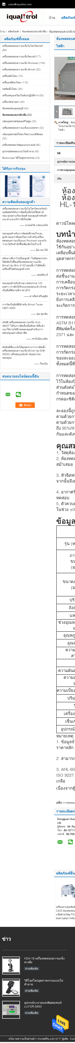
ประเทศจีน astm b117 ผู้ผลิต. (53, 1038)
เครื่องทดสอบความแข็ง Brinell (18, 69)
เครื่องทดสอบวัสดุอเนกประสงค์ (18, 144)
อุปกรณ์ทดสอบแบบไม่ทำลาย (18, 151)
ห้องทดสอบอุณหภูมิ (12, 108)
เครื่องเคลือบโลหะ (11, 82)
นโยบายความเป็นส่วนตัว (22, 1038)
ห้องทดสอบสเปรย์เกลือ (34, 31)
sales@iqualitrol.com (20, 4)
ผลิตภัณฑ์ (13, 31)
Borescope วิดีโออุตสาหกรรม (18, 157)
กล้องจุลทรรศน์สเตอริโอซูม (16, 121)
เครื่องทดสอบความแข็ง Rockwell (20, 63)
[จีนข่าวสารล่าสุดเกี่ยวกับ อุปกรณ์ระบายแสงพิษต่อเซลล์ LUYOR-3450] (11, 1009)
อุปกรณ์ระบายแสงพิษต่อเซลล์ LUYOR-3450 (43, 1004)
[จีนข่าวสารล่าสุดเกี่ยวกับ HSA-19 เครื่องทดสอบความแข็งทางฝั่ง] (11, 965)
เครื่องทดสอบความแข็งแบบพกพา (20, 127)
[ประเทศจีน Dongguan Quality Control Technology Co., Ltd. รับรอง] (12, 185)
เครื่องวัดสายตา (10, 101)
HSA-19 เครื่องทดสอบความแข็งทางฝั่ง (44, 960)
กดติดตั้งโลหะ (9, 88)
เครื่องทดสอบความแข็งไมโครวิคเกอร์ (22, 45)
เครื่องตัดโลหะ (10, 75)
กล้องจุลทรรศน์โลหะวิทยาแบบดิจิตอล (22, 134)
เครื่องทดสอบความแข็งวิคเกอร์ (19, 56)
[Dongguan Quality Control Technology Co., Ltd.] (23, 16)
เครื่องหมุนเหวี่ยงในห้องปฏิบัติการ (20, 95)
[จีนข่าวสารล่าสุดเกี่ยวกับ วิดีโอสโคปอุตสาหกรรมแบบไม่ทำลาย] (11, 987)
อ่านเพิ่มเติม (31, 968)
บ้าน (52, 17)
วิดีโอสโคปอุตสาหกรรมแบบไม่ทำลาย (43, 982)
